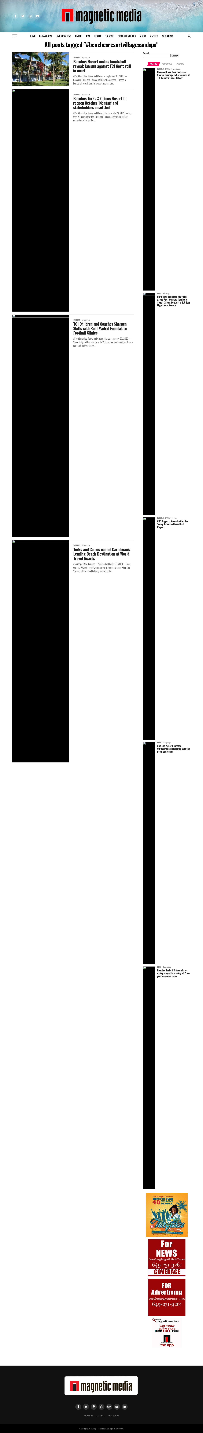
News (88, 35)
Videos (143, 35)
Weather (154, 35)
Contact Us (113, 1415)
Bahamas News (45, 35)
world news (167, 35)
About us (88, 1415)
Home (32, 35)
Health (78, 35)
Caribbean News (63, 35)
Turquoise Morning (127, 35)
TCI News (109, 35)
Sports (97, 35)
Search (146, 53)
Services (100, 1415)
